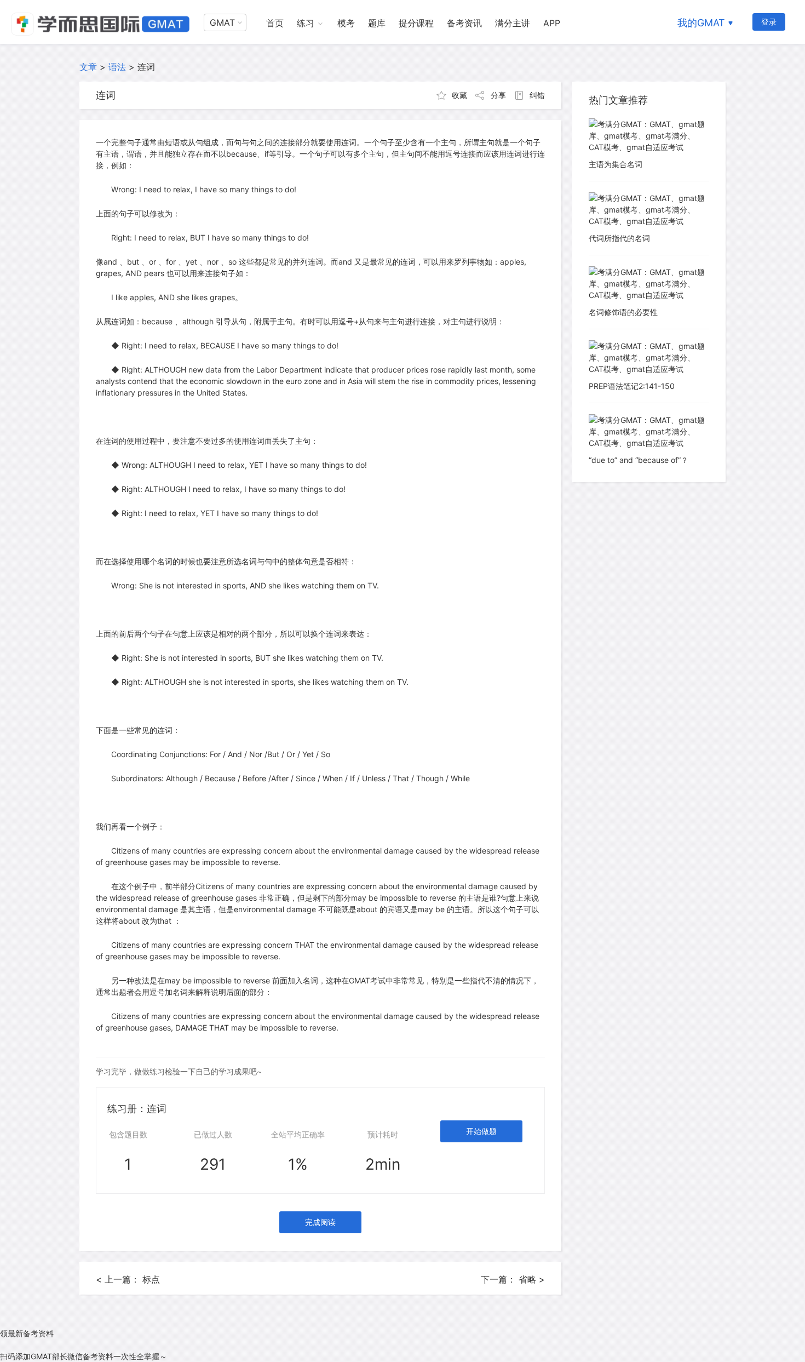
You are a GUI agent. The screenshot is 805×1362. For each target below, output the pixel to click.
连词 (146, 66)
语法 (117, 66)
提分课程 (416, 23)
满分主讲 (512, 23)
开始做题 (481, 1131)
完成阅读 (320, 1222)
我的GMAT (701, 22)
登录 (769, 21)
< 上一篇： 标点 (128, 1279)
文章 (88, 66)
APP (551, 23)
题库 (377, 23)
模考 (346, 23)
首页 (275, 23)
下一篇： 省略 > (513, 1279)
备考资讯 (464, 23)
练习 (305, 23)
